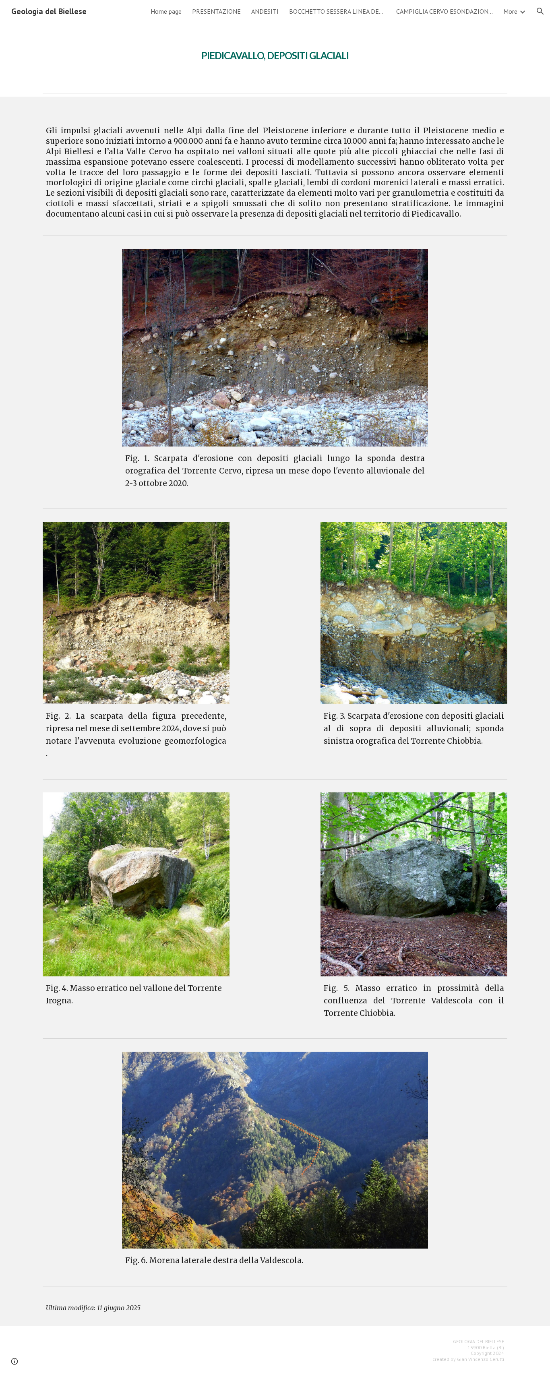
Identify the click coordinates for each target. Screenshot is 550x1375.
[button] (540, 11)
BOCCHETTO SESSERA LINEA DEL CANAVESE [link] (337, 11)
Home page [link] (166, 11)
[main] (275, 50)
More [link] (510, 11)
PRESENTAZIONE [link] (216, 11)
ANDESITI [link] (265, 11)
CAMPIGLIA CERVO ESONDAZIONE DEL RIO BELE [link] (444, 11)
